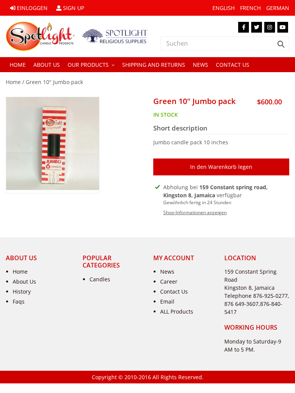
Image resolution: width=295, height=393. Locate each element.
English (223, 8)
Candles (99, 279)
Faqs (19, 301)
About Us (24, 281)
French (250, 8)
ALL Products (176, 311)
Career (168, 281)
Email (167, 301)
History (22, 291)
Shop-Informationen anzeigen (195, 212)
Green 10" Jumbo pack (54, 82)
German (277, 8)
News (167, 271)
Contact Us (174, 291)
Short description (180, 128)
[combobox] (225, 43)
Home (13, 82)
